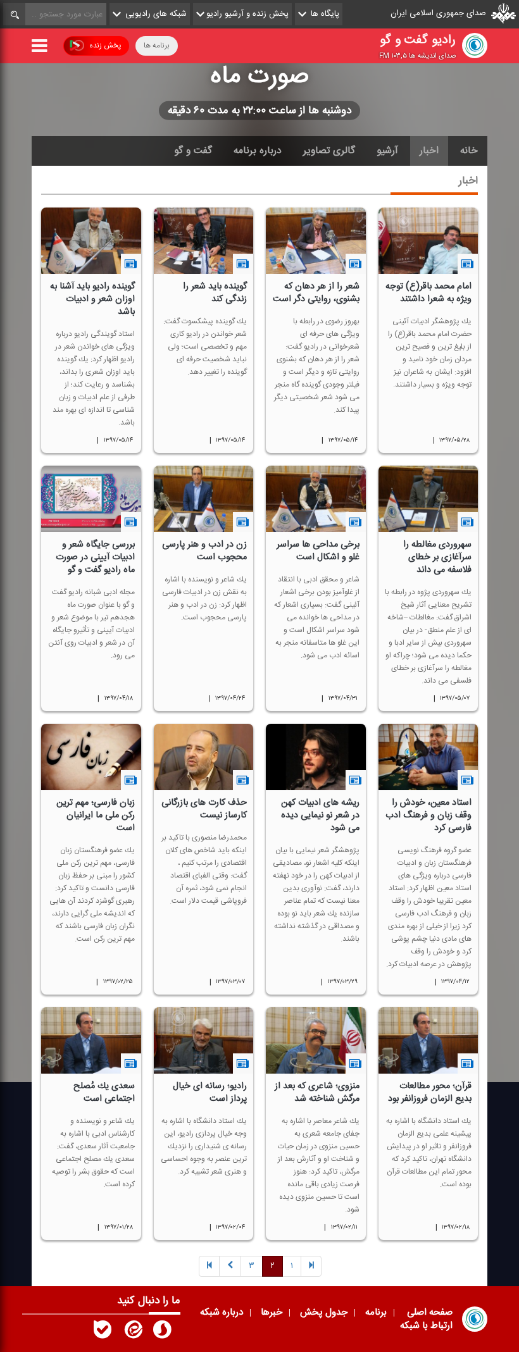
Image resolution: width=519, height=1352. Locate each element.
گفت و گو (193, 150)
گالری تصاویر (329, 150)
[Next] (230, 1266)
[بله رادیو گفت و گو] (102, 1332)
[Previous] (311, 1266)
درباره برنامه (258, 150)
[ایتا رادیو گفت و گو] (132, 1332)
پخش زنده (105, 45)
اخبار (429, 150)
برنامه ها (157, 45)
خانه (469, 150)
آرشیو (387, 150)
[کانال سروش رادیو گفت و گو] (162, 1332)
